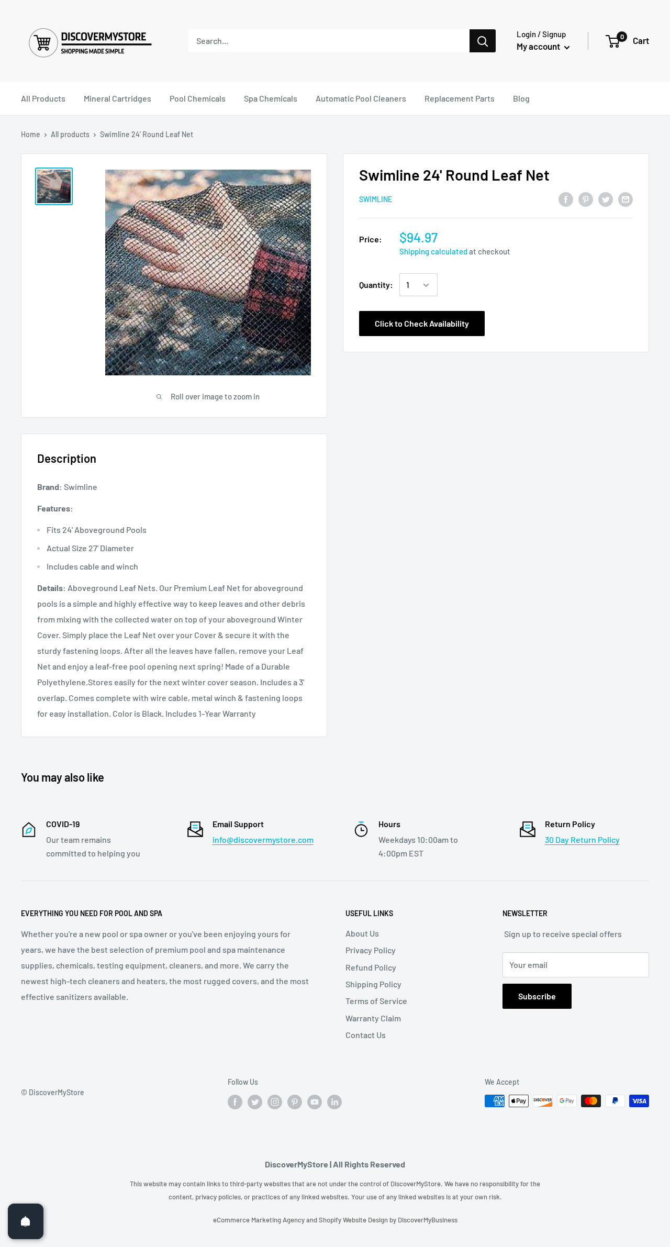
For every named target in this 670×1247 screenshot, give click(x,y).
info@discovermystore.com (263, 839)
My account (539, 46)
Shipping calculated (433, 252)
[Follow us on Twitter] (255, 1102)
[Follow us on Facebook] (235, 1102)
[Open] (25, 1221)
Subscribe (537, 996)
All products (70, 134)
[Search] (483, 40)
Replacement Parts (460, 98)
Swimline (375, 199)
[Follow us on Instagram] (274, 1102)
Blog (521, 98)
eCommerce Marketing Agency (259, 1220)
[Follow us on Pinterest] (294, 1102)
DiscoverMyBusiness (427, 1220)
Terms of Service (376, 1001)
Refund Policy (370, 967)
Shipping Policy (373, 984)
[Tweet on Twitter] (605, 199)
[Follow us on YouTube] (314, 1102)
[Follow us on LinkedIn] (334, 1102)
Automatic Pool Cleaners (361, 98)
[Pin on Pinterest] (585, 199)
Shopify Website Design (354, 1220)
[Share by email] (625, 199)
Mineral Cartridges (117, 98)
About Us (362, 933)
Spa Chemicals (270, 98)
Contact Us (365, 1035)
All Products (43, 98)
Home (30, 134)
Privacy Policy (370, 950)
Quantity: (376, 285)
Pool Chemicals (198, 98)
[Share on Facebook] (566, 199)
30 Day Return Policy (582, 839)
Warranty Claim (373, 1018)
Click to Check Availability (422, 324)
